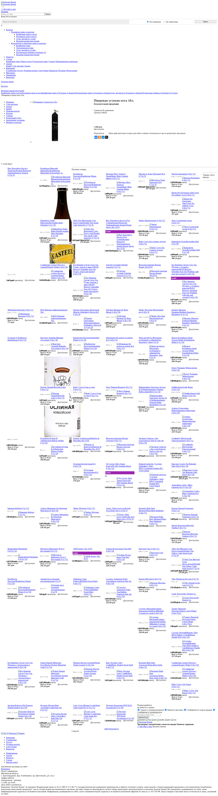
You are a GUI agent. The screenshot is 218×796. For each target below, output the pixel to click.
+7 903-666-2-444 (8, 9)
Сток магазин (18, 66)
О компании (11, 71)
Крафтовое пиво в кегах (26, 34)
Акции (27, 66)
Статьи (9, 760)
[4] (104, 119)
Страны (51, 61)
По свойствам (172, 22)
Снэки (175, 93)
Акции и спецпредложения (152, 710)
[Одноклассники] (99, 137)
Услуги (20, 71)
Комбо (9, 66)
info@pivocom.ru (111, 729)
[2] (98, 119)
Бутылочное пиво (40, 61)
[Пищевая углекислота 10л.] (45, 102)
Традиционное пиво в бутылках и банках (92, 93)
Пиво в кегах (26, 61)
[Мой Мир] (103, 137)
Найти (205, 22)
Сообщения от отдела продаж (199, 710)
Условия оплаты (31, 71)
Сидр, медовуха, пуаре (26, 39)
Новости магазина (175, 710)
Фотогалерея (71, 71)
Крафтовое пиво (23, 46)
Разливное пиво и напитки (22, 32)
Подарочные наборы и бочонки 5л (31, 52)
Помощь (4, 12)
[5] (107, 119)
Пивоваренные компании (67, 61)
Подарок (62, 71)
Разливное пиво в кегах (26, 37)
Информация (11, 753)
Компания (10, 738)
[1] (95, 119)
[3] (101, 119)
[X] (106, 137)
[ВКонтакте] (96, 137)
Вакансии (53, 71)
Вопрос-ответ (12, 762)
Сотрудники (43, 71)
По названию (155, 22)
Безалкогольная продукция (27, 41)
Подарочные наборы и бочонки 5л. (157, 93)
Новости (9, 758)
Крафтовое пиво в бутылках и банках (58, 93)
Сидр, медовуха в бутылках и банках (126, 93)
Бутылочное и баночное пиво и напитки (28, 43)
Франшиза (5, 769)
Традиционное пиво (25, 48)
